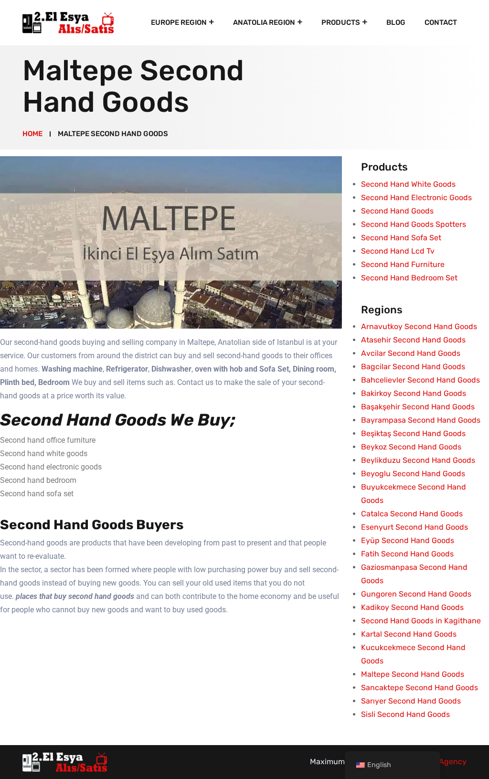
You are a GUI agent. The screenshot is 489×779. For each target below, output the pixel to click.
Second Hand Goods (397, 210)
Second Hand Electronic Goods (416, 197)
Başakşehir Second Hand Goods (418, 406)
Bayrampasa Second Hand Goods (420, 420)
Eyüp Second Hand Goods (407, 540)
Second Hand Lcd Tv (398, 251)
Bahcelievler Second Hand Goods (420, 379)
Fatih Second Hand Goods (407, 553)
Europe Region (179, 22)
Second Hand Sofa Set (401, 237)
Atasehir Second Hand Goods (413, 339)
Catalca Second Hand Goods (412, 513)
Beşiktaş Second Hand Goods (413, 433)
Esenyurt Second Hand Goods (414, 527)
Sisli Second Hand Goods (405, 714)
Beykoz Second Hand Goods (411, 446)
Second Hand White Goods (408, 184)
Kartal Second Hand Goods (409, 634)
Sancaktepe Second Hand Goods (419, 687)
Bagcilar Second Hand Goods (413, 366)
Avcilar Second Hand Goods (410, 353)
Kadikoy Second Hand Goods (412, 607)
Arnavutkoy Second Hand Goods (419, 326)
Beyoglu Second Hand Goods (413, 473)
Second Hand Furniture (403, 264)
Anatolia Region (264, 22)
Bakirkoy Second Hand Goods (413, 393)
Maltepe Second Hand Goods (412, 674)
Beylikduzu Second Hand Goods (418, 460)
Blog (395, 22)
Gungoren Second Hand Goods (416, 593)
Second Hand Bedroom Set (409, 277)
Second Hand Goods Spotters (413, 224)
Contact (441, 22)
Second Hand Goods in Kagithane (421, 620)
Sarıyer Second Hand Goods (411, 700)
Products (340, 22)
